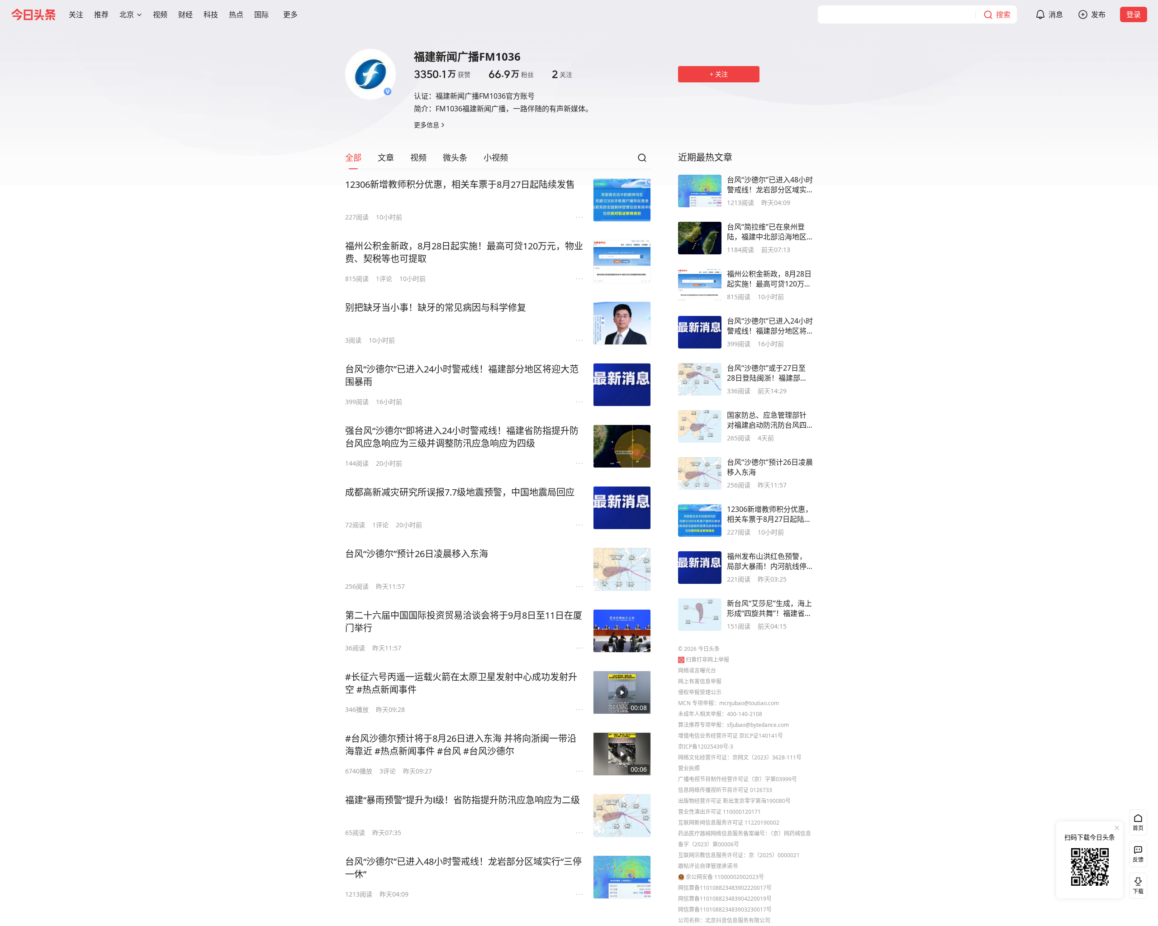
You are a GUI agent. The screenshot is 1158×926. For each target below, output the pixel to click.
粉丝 (511, 74)
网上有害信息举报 (699, 681)
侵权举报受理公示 (699, 692)
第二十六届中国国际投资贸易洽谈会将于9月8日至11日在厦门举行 (463, 621)
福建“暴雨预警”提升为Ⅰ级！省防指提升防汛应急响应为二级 (462, 800)
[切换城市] (139, 14)
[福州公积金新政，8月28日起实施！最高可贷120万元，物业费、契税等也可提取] (621, 261)
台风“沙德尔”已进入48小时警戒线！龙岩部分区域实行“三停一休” (463, 867)
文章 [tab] (386, 157)
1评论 (384, 278)
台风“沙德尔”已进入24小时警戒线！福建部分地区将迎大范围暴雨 (462, 375)
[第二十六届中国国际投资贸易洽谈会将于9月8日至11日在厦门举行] (621, 631)
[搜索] (642, 160)
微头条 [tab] (455, 157)
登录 (1133, 14)
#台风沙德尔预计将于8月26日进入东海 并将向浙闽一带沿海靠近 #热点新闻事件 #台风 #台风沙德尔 (460, 744)
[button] (76, 14)
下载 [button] (1136, 884)
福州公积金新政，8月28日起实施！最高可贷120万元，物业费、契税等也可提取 (464, 252)
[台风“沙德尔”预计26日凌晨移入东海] (621, 569)
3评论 (388, 771)
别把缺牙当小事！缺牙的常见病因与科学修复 (435, 307)
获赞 (442, 74)
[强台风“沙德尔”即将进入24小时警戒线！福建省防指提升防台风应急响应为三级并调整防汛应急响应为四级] (621, 446)
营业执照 (689, 768)
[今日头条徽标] (33, 14)
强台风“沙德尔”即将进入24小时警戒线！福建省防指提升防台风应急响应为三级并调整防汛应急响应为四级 (462, 437)
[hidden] (699, 191)
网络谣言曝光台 (697, 670)
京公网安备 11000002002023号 (725, 877)
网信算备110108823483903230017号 (725, 909)
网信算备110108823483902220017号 (725, 888)
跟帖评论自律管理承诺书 (708, 866)
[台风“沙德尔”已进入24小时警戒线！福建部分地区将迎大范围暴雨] (621, 384)
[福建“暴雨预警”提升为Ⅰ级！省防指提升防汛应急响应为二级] (621, 815)
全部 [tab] (353, 157)
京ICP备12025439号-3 (705, 746)
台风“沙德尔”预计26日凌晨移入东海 (416, 554)
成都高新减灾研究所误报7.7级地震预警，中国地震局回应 (459, 492)
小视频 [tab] (496, 157)
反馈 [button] (1138, 860)
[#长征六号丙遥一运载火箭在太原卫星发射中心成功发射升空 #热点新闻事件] (622, 692)
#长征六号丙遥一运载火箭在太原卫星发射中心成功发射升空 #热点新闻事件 (461, 683)
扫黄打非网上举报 (707, 659)
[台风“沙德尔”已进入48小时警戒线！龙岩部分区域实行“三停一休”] (621, 877)
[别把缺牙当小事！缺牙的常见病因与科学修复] (621, 323)
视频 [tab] (418, 157)
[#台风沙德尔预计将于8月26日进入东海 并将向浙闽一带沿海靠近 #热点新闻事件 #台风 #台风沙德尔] (622, 754)
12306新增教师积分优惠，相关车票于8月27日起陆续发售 (460, 184)
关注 (562, 74)
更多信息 (426, 124)
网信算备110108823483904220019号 (725, 898)
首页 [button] (1138, 828)
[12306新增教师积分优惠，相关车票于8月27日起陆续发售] (621, 200)
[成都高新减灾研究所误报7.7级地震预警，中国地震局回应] (621, 508)
